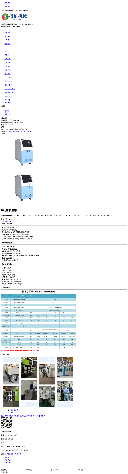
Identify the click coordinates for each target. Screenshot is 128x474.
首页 (5, 30)
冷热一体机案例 (9, 89)
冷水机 (6, 51)
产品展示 (7, 44)
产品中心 (7, 460)
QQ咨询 (3, 221)
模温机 (6, 47)
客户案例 (7, 74)
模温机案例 (8, 77)
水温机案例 (8, 96)
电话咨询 (7, 464)
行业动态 (7, 66)
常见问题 (7, 70)
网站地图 (7, 6)
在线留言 (9, 221)
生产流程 (7, 40)
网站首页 (4, 416)
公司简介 (7, 36)
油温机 (29, 131)
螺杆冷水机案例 (9, 92)
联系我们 (7, 3)
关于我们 (7, 32)
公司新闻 (7, 62)
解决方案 (7, 100)
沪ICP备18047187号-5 (14, 454)
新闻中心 (7, 59)
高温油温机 (14, 410)
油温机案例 (8, 85)
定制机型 (7, 55)
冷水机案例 (8, 81)
